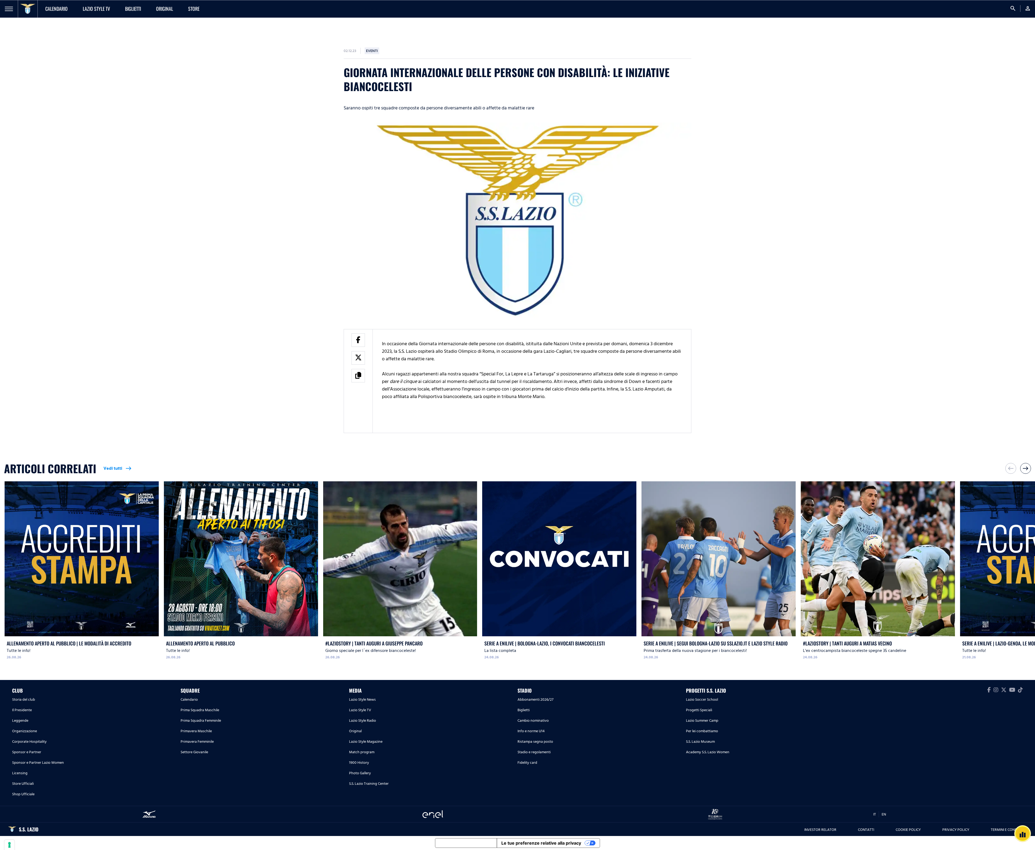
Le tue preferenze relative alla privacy (541, 843)
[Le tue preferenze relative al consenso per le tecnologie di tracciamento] (9, 845)
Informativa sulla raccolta (466, 843)
